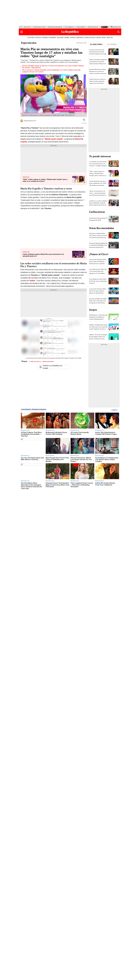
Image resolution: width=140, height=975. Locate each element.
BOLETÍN (110, 37)
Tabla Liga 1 (27, 27)
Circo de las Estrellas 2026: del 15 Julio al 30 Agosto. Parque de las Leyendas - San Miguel (97, 262)
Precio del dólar (93, 27)
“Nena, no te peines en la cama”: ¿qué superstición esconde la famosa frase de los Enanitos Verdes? (98, 194)
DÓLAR (98, 37)
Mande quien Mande (48, 361)
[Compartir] (84, 120)
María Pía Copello (35, 361)
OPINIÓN (45, 37)
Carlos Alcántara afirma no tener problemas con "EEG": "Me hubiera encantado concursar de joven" (98, 184)
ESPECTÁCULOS (90, 37)
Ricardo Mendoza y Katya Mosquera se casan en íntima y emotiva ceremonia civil (98, 72)
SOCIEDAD (60, 37)
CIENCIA (73, 37)
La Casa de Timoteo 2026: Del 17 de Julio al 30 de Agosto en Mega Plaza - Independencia (97, 292)
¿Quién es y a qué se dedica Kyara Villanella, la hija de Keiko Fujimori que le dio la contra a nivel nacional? (98, 204)
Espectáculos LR (30, 120)
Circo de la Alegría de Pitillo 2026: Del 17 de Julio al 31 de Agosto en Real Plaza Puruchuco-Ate (97, 302)
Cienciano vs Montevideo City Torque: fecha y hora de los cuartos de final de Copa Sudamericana (98, 236)
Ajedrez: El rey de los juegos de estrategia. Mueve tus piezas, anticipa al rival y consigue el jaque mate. (98, 338)
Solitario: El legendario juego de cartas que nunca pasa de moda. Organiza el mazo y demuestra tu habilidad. (98, 328)
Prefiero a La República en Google (52, 367)
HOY (20, 27)
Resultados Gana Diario (55, 27)
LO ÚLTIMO (30, 37)
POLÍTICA (38, 37)
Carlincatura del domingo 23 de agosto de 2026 (98, 219)
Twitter (32, 280)
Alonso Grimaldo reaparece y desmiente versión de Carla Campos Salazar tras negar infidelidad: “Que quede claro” (98, 64)
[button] (21, 32)
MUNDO (66, 37)
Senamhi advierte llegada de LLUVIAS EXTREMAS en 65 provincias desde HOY (98, 245)
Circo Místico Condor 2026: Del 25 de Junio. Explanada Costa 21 (98, 281)
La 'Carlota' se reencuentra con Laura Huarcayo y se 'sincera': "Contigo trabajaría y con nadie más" (98, 165)
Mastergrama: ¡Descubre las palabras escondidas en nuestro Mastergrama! (98, 317)
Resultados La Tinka (39, 27)
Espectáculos (28, 43)
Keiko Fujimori (81, 27)
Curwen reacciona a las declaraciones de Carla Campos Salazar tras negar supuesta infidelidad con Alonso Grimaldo (98, 54)
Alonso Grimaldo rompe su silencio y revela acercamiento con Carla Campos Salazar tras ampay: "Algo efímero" (53, 67)
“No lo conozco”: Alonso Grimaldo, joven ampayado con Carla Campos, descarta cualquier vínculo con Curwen (51, 71)
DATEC (104, 37)
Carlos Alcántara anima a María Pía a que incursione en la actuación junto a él (43, 255)
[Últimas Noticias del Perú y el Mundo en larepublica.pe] (70, 31)
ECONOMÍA (52, 37)
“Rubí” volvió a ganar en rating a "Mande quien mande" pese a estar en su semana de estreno (45, 180)
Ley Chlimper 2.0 (69, 27)
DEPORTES (80, 37)
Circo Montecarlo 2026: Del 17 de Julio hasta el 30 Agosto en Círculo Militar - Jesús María (98, 272)
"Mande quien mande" (53, 139)
